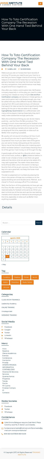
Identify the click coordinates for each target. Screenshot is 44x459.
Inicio (4, 349)
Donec (26, 277)
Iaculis (35, 277)
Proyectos (6, 379)
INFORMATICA (8, 367)
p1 (3, 390)
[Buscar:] (18, 222)
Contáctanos (7, 358)
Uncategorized (7, 311)
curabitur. (6, 277)
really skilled (27, 282)
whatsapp (8, 338)
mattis (5, 282)
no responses (25, 69)
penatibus (15, 282)
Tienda (5, 381)
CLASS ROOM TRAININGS (11, 300)
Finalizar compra (9, 388)
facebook (8, 327)
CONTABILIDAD (8, 369)
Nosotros (5, 351)
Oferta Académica (9, 353)
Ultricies (6, 287)
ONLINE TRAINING (8, 307)
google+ (7, 330)
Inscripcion (6, 360)
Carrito (5, 383)
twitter (7, 333)
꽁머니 (25, 155)
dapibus (17, 277)
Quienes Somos (8, 376)
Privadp (5, 363)
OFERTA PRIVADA (9, 365)
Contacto (5, 393)
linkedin (7, 335)
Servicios (5, 374)
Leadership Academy (9, 304)
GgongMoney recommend (12, 111)
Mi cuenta (6, 386)
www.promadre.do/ (19, 430)
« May (4, 264)
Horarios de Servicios (10, 372)
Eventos (5, 356)
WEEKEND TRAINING (9, 315)
